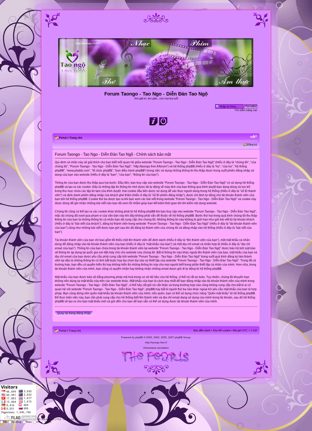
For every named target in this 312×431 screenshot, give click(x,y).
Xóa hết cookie (221, 330)
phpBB (139, 337)
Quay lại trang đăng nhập (74, 313)
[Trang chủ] (156, 84)
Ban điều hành (202, 330)
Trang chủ (75, 137)
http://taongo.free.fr (156, 342)
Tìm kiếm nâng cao (245, 110)
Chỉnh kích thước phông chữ (253, 136)
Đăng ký (252, 144)
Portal (63, 137)
